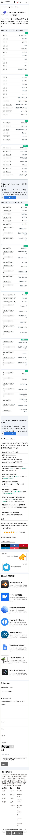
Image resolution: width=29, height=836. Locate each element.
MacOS (4, 537)
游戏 (3, 791)
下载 (12, 197)
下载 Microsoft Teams (10, 457)
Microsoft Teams (11, 455)
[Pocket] (14, 548)
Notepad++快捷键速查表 (17, 658)
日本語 (11, 798)
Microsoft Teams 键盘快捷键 (15, 459)
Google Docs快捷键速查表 (17, 645)
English (12, 791)
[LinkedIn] (5, 548)
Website (3, 735)
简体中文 (12, 794)
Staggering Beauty (19, 812)
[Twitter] (5, 545)
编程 (3, 794)
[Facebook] (14, 545)
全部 (10, 7)
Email (2, 728)
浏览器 (4, 802)
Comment (3, 704)
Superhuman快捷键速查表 (17, 670)
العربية (11, 802)
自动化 (4, 798)
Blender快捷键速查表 (16, 582)
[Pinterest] (23, 545)
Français (12, 805)
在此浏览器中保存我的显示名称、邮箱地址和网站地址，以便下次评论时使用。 (14, 759)
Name (3, 722)
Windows (9, 537)
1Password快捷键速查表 (17, 620)
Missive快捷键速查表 (16, 632)
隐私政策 (19, 791)
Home (4, 7)
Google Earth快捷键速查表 (17, 607)
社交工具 (16, 7)
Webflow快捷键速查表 (16, 595)
